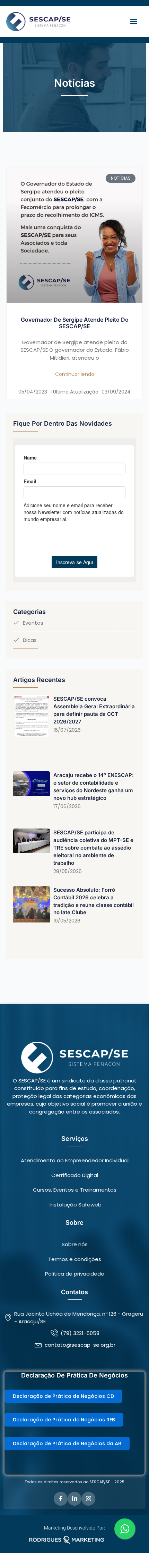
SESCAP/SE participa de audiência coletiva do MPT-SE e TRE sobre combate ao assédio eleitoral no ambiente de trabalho (93, 847)
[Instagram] (88, 1499)
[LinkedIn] (74, 1499)
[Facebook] (61, 1499)
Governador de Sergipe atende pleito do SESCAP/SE (75, 323)
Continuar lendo (74, 374)
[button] (133, 21)
